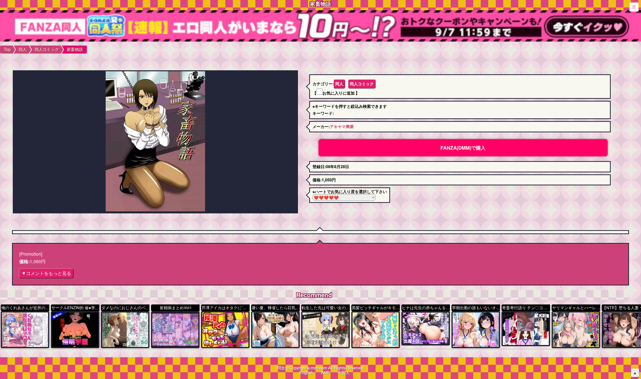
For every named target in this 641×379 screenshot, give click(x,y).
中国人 (344, 372)
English (306, 372)
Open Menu (633, 7)
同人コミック (362, 84)
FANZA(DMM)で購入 (463, 147)
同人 (339, 84)
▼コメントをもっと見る (46, 273)
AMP (325, 372)
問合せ (283, 368)
